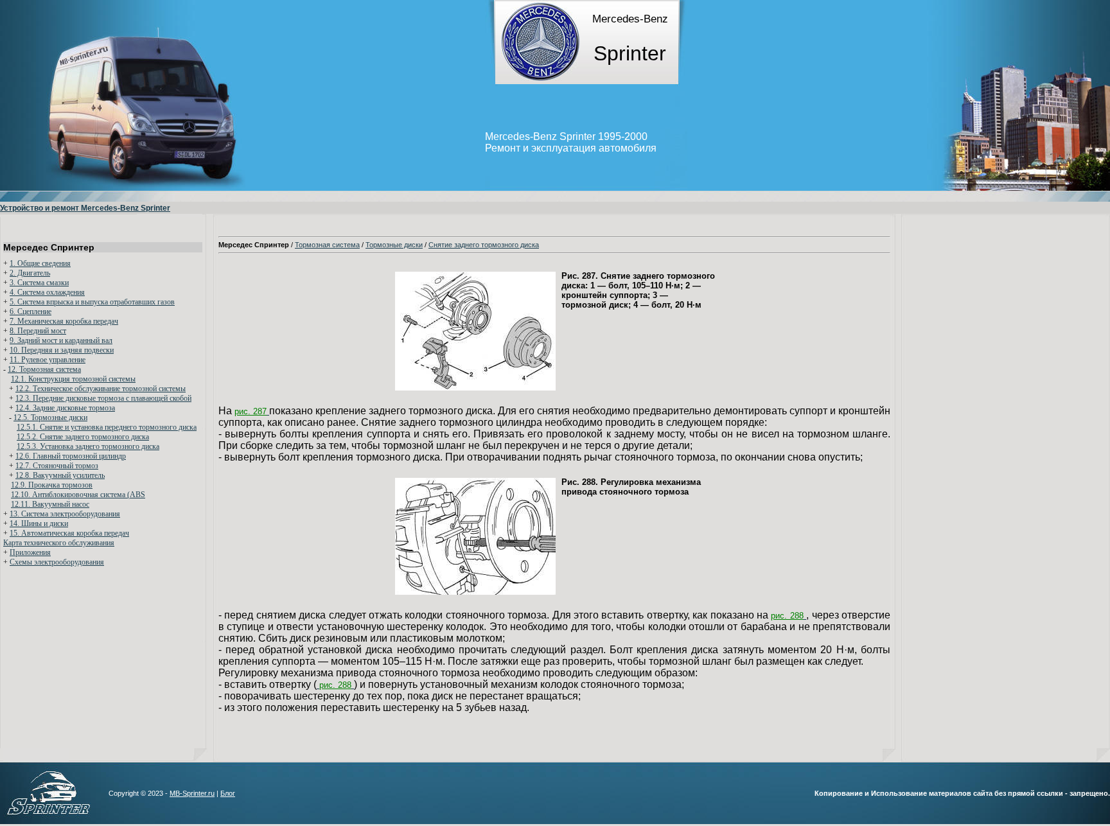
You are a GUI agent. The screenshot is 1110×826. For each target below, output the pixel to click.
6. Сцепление (30, 311)
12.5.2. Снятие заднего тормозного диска (83, 436)
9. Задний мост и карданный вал (61, 340)
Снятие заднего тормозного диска (483, 245)
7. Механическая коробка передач (64, 321)
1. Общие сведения (40, 263)
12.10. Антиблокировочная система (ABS (78, 494)
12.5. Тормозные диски (50, 417)
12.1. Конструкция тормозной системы (73, 378)
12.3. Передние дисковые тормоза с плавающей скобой (103, 398)
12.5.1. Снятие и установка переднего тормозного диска (107, 427)
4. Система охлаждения (47, 292)
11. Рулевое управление (47, 359)
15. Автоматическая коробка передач (69, 533)
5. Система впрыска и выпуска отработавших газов (92, 301)
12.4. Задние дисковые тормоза (65, 407)
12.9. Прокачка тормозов (51, 484)
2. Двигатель (30, 272)
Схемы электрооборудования (57, 562)
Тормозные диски (394, 245)
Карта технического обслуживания (58, 542)
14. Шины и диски (39, 523)
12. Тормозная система (44, 369)
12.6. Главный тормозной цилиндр (70, 456)
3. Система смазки (39, 282)
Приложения (30, 552)
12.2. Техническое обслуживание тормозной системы (100, 388)
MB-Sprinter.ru (192, 793)
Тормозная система (327, 245)
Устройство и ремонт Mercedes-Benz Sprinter (85, 208)
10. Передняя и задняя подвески (62, 350)
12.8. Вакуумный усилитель (60, 475)
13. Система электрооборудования (65, 513)
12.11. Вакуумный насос (50, 504)
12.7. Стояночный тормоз (56, 465)
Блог (227, 793)
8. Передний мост (38, 330)
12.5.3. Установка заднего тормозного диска (88, 446)
